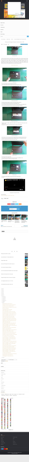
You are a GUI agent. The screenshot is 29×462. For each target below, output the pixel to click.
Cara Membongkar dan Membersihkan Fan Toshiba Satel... (9, 353)
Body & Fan (2, 372)
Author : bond (6, 198)
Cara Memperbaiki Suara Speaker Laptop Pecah (7, 284)
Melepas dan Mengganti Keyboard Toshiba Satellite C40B (9, 325)
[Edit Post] (8, 44)
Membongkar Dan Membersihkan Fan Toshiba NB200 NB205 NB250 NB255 (24, 221)
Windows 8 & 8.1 (3, 390)
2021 (2, 289)
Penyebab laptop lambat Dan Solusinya (7, 309)
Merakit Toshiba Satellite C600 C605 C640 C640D (8, 317)
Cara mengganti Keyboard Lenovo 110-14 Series (7, 280)
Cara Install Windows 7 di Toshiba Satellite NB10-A (8, 336)
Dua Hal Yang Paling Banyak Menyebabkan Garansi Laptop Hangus (9, 270)
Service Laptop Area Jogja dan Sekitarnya (6, 267)
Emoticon (3, 231)
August (3, 301)
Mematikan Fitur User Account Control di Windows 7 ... (9, 333)
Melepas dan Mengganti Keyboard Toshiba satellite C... (9, 349)
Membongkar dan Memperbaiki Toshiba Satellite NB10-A (9, 341)
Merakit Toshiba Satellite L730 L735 (6, 344)
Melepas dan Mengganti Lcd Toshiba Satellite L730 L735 (9, 342)
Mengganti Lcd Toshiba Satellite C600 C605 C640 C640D (9, 319)
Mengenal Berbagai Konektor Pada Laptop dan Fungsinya (8, 277)
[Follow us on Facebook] (1, 449)
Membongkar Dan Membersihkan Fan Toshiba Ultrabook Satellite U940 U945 (17, 221)
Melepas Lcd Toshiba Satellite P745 (6, 328)
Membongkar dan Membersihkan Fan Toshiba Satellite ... (9, 312)
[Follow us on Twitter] (2, 449)
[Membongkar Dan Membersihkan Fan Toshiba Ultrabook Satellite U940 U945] (17, 217)
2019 (2, 292)
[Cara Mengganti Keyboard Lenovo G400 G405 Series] (11, 217)
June (3, 357)
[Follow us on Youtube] (5, 449)
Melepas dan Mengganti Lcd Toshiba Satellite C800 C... (9, 351)
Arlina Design (16, 453)
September (4, 300)
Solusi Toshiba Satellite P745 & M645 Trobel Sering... (8, 311)
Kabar (2, 377)
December (4, 296)
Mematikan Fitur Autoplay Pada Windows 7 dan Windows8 (9, 334)
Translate (7, 360)
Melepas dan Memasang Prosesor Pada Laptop (8, 316)
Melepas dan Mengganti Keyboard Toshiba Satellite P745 (9, 329)
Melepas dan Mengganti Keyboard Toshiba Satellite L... (9, 343)
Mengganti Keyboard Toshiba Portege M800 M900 (4, 221)
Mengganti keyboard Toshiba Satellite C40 (7, 354)
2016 (2, 294)
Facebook (18, 13)
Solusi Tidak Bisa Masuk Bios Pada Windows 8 (8, 335)
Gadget (2, 375)
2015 (2, 295)
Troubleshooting (3, 385)
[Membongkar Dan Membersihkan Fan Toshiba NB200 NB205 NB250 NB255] (24, 217)
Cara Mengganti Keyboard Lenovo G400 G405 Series (11, 221)
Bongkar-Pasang (23, 44)
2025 (2, 288)
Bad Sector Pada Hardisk (5, 308)
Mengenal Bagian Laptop (4, 260)
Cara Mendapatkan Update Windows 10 (7, 303)
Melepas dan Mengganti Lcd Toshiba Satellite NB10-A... (9, 337)
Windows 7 (2, 388)
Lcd (1, 380)
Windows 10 (7, 395)
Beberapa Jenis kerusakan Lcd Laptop (5, 253)
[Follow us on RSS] (7, 449)
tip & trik (2, 383)
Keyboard (26, 44)
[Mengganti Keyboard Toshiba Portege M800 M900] (4, 217)
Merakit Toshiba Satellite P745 (24, 226)
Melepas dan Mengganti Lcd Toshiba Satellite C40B (6, 226)
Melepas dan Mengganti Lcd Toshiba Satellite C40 (8, 350)
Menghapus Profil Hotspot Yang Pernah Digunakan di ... (9, 304)
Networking (20, 394)
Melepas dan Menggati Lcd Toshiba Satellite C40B (7, 195)
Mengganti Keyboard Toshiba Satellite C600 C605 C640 (9, 320)
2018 (2, 293)
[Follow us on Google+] (4, 449)
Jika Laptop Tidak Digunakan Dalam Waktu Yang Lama (7, 263)
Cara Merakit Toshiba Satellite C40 (6, 352)
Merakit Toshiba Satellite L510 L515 (6, 310)
